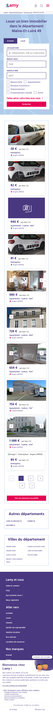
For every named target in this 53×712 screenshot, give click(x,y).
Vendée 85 (31, 521)
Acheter (10, 41)
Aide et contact (12, 586)
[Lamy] (12, 6)
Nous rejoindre (12, 600)
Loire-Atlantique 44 (14, 521)
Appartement (34, 82)
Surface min (12, 71)
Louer (23, 41)
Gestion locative (13, 632)
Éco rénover (11, 637)
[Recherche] (41, 5)
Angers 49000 (11, 546)
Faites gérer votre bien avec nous (23, 98)
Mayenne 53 (10, 525)
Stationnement (17, 89)
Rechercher (26, 104)
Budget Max (12, 59)
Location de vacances (15, 642)
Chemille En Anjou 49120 (36, 546)
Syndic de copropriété (15, 628)
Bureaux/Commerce (19, 86)
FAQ (8, 591)
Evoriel (9, 655)
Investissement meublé (21, 93)
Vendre (9, 623)
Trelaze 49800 (32, 555)
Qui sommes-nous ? (14, 595)
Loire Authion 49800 (34, 551)
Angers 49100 (11, 551)
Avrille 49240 (11, 555)
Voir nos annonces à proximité (26, 498)
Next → (33, 485)
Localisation (13, 48)
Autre (40, 93)
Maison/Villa (16, 82)
